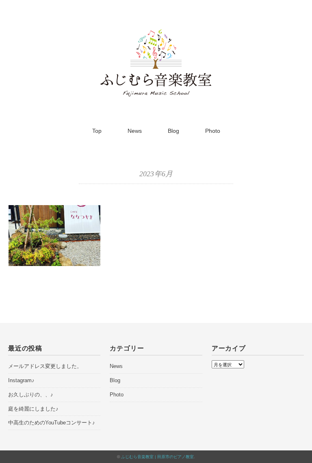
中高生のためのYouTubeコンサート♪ (51, 423)
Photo (212, 131)
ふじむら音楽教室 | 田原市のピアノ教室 (157, 456)
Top (97, 131)
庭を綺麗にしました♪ (33, 409)
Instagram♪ (21, 380)
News (135, 131)
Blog (173, 131)
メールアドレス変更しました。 (45, 366)
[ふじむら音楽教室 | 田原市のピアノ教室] (156, 33)
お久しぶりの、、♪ (30, 395)
